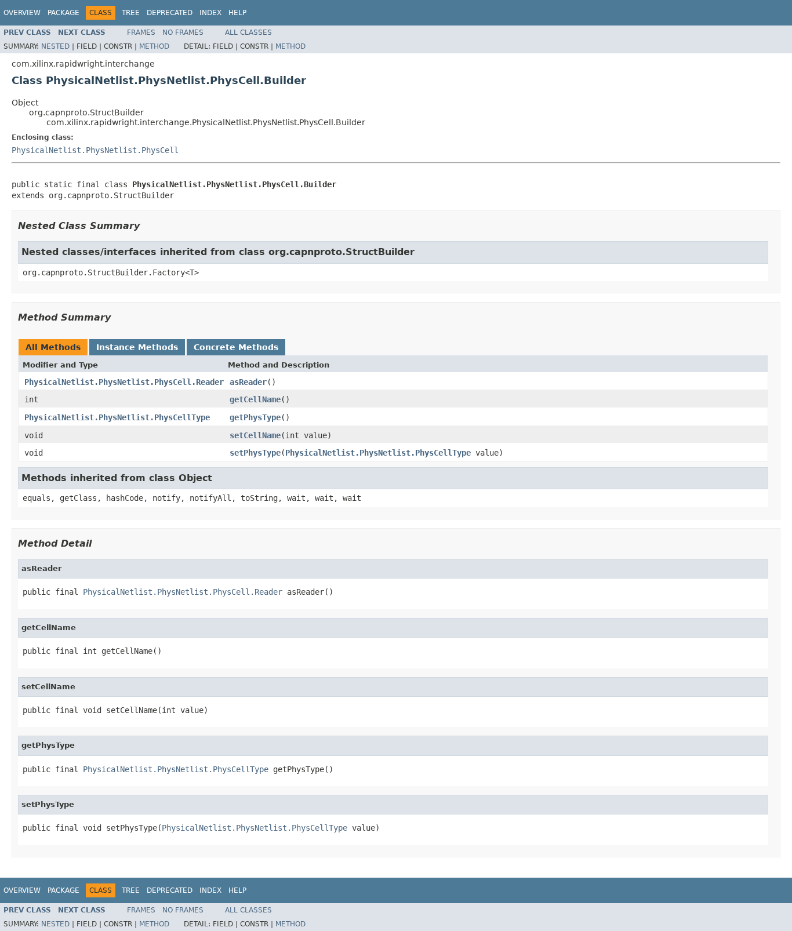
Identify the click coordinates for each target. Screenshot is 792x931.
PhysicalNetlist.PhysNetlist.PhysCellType (117, 417)
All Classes (248, 32)
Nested (55, 46)
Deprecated (169, 13)
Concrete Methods (236, 347)
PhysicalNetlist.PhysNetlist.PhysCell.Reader (124, 382)
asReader (248, 382)
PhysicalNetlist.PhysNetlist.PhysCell (95, 150)
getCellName (255, 399)
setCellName (255, 435)
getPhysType (255, 417)
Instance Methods (137, 347)
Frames (141, 32)
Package (63, 13)
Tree (131, 13)
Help (237, 13)
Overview (22, 13)
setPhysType (255, 452)
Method (154, 46)
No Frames (183, 32)
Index (210, 13)
